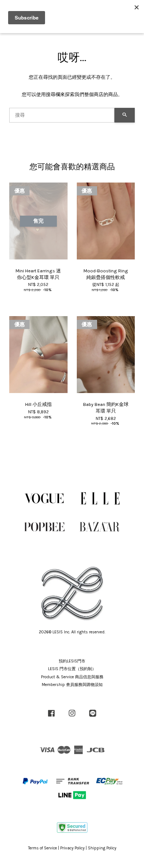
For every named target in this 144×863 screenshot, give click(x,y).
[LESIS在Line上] (93, 717)
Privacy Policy (72, 848)
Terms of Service (42, 848)
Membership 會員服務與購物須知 (72, 684)
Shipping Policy (102, 848)
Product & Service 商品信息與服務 (72, 677)
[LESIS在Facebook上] (51, 717)
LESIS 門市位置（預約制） (72, 668)
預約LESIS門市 (72, 661)
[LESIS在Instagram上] (72, 717)
